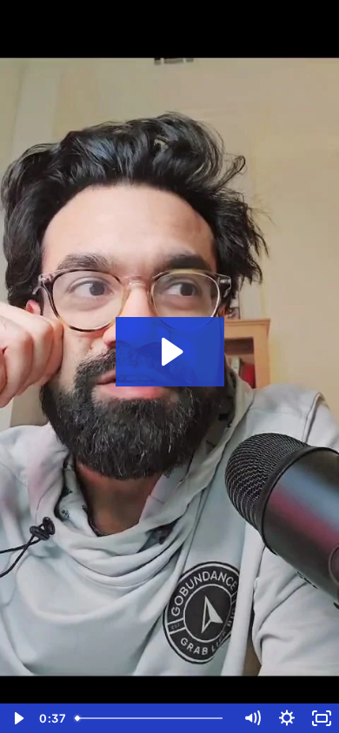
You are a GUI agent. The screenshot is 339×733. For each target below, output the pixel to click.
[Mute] (252, 718)
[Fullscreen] (321, 718)
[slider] (151, 718)
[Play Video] (17, 718)
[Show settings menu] (286, 718)
